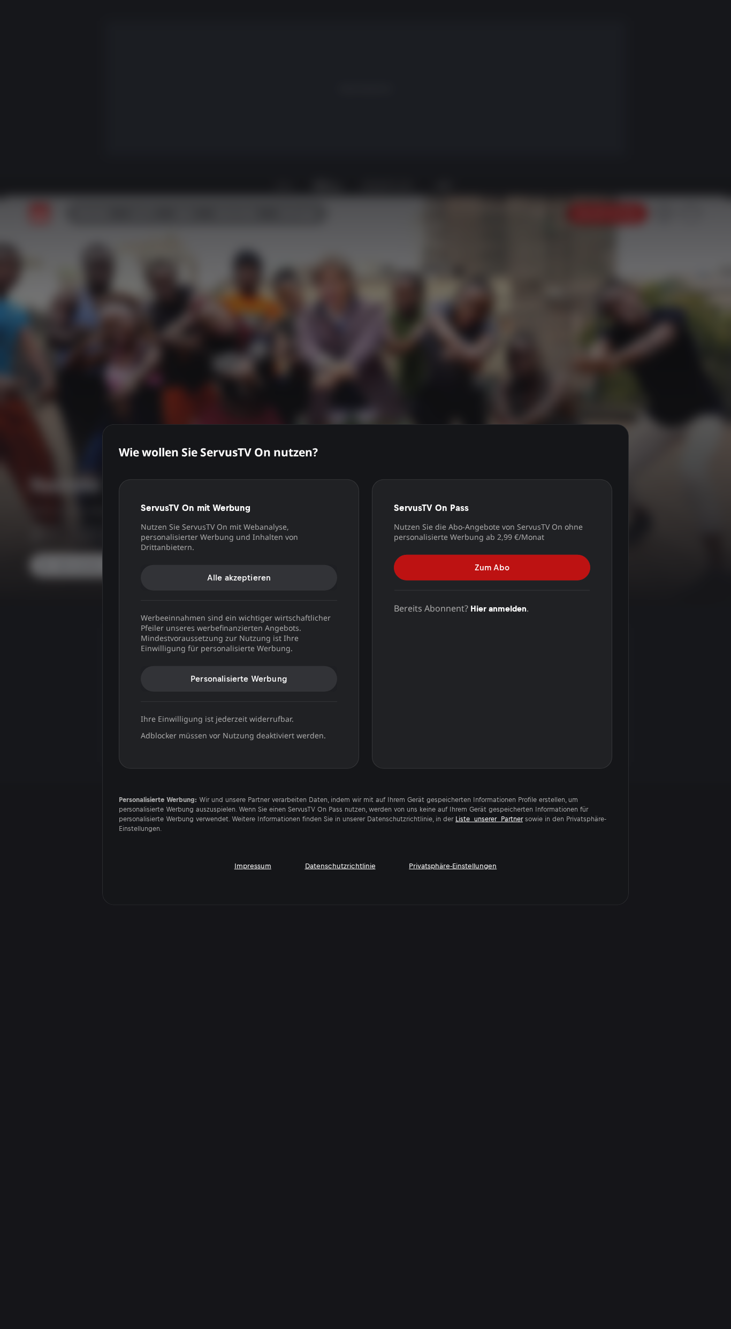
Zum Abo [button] (492, 566)
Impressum (252, 866)
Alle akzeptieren (239, 577)
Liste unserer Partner (489, 819)
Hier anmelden (498, 608)
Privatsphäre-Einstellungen (453, 866)
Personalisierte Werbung (239, 678)
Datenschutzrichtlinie (340, 866)
